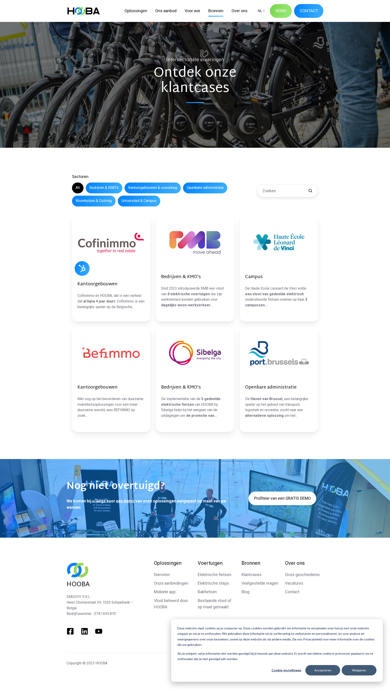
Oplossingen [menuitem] (136, 10)
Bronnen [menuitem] (215, 10)
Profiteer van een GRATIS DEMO (282, 498)
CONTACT (309, 10)
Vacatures (294, 583)
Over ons (295, 563)
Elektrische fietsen (214, 574)
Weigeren (359, 670)
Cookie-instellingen (286, 670)
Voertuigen (210, 563)
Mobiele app (165, 591)
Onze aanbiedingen (171, 583)
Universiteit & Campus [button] (138, 201)
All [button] (78, 187)
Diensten (162, 574)
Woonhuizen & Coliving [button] (94, 201)
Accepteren (322, 670)
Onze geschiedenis (302, 574)
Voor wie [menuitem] (192, 10)
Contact (292, 591)
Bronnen (250, 563)
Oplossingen (167, 563)
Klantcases (251, 574)
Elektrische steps (213, 583)
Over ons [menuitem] (240, 10)
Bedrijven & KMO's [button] (103, 187)
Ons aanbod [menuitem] (165, 10)
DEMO (281, 10)
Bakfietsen (207, 591)
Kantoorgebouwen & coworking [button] (152, 187)
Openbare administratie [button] (205, 187)
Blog (245, 591)
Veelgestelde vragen (259, 583)
